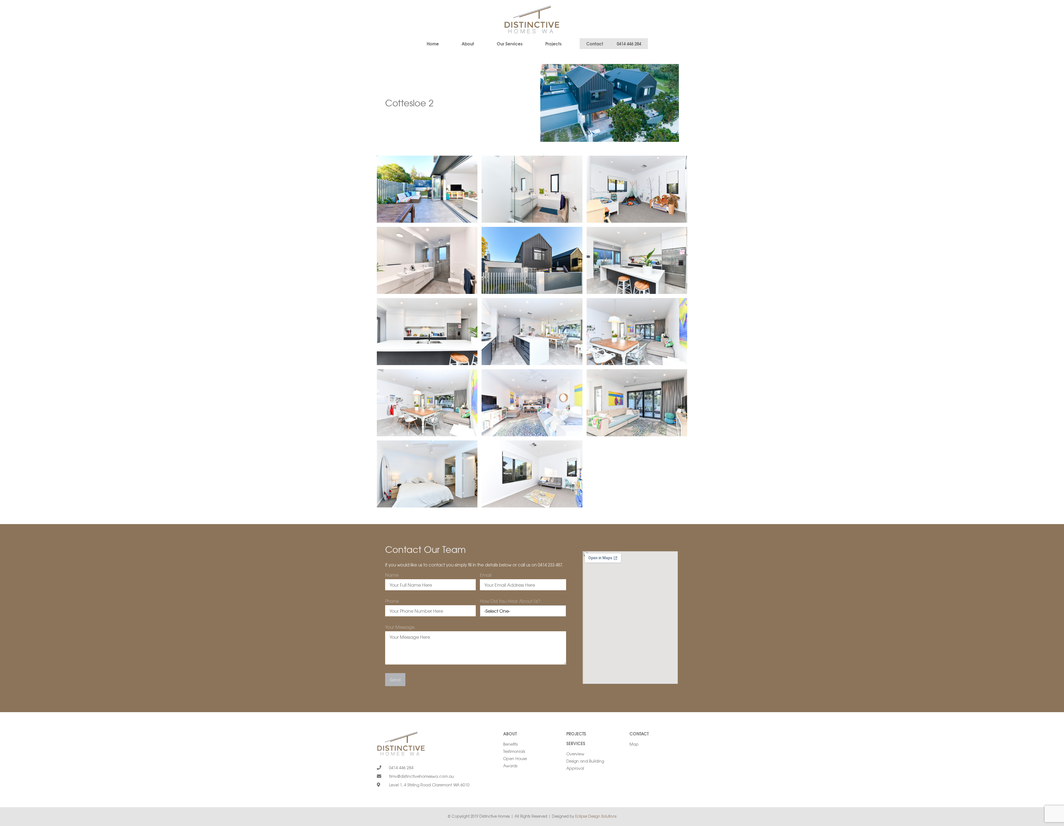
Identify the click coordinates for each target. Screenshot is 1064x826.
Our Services (510, 43)
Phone (392, 601)
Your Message (400, 627)
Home (433, 43)
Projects (553, 43)
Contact (639, 733)
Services (575, 743)
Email (485, 575)
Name (391, 575)
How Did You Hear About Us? (510, 601)
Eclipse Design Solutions (596, 816)
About (468, 43)
